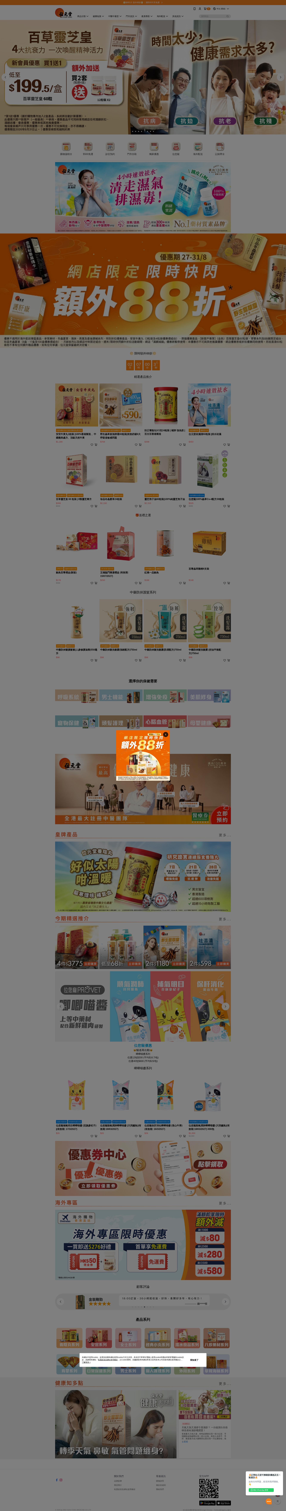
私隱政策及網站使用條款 (108, 1360)
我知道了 (194, 1360)
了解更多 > (86, 1362)
